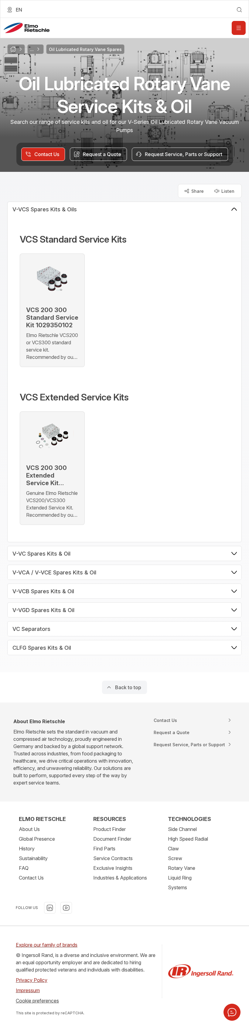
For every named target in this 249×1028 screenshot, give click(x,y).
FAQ (24, 868)
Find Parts (104, 849)
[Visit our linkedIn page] (50, 908)
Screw (175, 858)
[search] (239, 10)
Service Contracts (113, 858)
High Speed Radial (188, 839)
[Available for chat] (231, 1012)
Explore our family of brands (46, 945)
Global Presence (37, 839)
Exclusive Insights (112, 868)
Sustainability (33, 858)
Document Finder (112, 839)
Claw (173, 849)
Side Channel (182, 829)
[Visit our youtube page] (66, 908)
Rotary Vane (181, 868)
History (27, 849)
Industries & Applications (120, 878)
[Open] (239, 28)
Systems (177, 887)
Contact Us (31, 878)
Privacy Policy (31, 980)
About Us (29, 829)
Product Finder (109, 829)
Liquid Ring (180, 878)
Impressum (28, 990)
